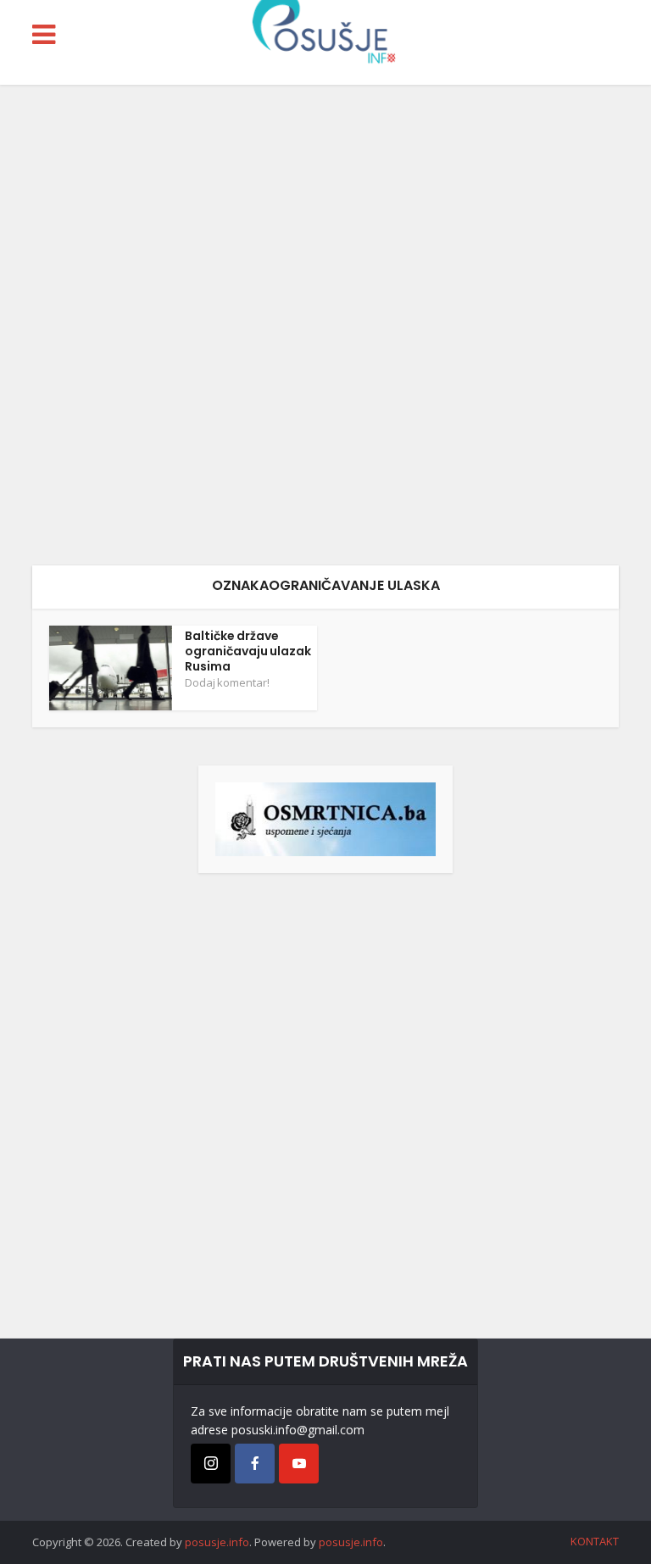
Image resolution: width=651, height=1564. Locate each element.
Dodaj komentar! (227, 682)
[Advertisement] (325, 325)
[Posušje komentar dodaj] (325, 818)
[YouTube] (299, 1463)
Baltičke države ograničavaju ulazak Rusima (248, 651)
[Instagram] (211, 1463)
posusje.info (217, 1542)
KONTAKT (594, 1541)
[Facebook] (255, 1463)
